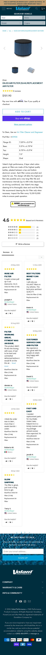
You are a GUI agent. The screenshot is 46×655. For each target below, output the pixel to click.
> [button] (29, 532)
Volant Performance (18, 609)
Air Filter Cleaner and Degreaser (30, 132)
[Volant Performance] (23, 8)
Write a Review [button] (24, 244)
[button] (7, 313)
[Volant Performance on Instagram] (25, 601)
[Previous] (4, 48)
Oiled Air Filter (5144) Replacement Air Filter (11, 290)
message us (34, 633)
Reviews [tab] (6, 252)
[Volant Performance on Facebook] (16, 601)
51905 (14, 137)
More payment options (23, 124)
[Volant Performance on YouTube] (21, 601)
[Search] (37, 8)
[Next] (41, 48)
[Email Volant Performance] (29, 601)
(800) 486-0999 (22, 633)
